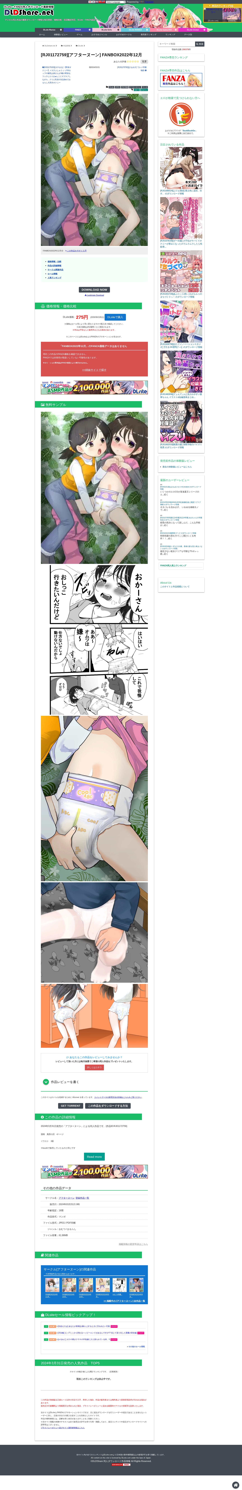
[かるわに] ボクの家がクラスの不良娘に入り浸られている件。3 (84, 1339)
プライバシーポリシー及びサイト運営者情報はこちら (63, 1428)
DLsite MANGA (135, 30)
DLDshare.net (50, 46)
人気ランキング (54, 278)
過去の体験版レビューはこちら (177, 467)
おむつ (136, 90)
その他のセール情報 (136, 1347)
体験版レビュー (61, 34)
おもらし (144, 90)
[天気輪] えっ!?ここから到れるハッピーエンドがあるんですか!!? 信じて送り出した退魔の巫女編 (97, 1333)
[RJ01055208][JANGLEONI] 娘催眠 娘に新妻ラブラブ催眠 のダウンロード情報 (180, 503)
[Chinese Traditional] (103, 2)
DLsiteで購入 (115, 317)
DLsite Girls (107, 30)
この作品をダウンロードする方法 (108, 1105)
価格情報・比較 (54, 262)
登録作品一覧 (82, 1198)
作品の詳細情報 (54, 266)
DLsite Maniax (49, 30)
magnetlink (58, 382)
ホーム (42, 34)
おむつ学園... (117, 1294)
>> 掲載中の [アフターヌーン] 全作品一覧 (124, 1301)
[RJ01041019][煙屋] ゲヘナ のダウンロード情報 (178, 533)
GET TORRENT (70, 1105)
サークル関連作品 (55, 270)
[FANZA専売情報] (181, 80)
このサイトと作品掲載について (175, 586)
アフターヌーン (135, 87)
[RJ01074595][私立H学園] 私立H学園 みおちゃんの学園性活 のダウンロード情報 (181, 519)
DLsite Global (193, 30)
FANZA (78, 30)
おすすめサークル (124, 34)
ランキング (170, 34)
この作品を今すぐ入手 (77, 251)
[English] (96, 2)
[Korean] (93, 2)
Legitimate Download (95, 295)
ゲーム (79, 34)
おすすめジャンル (99, 34)
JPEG (118, 87)
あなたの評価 (120, 61)
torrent (45, 382)
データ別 (188, 34)
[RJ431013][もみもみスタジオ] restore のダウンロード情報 (180, 488)
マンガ (145, 87)
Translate (149, 2)
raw (68, 382)
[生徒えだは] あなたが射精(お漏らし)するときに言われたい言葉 (84, 1326)
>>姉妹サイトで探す (94, 369)
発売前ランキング (148, 34)
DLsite (80, 46)
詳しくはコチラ (94, 1067)
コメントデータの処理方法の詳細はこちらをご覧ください (118, 1097)
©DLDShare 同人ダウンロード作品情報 (110, 1461)
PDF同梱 (125, 87)
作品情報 (66, 46)
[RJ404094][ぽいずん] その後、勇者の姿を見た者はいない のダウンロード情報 (181, 547)
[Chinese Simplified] (100, 2)
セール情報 (52, 274)
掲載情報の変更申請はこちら (133, 1244)
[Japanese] (90, 2)
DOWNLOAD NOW (94, 289)
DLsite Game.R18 (164, 30)
